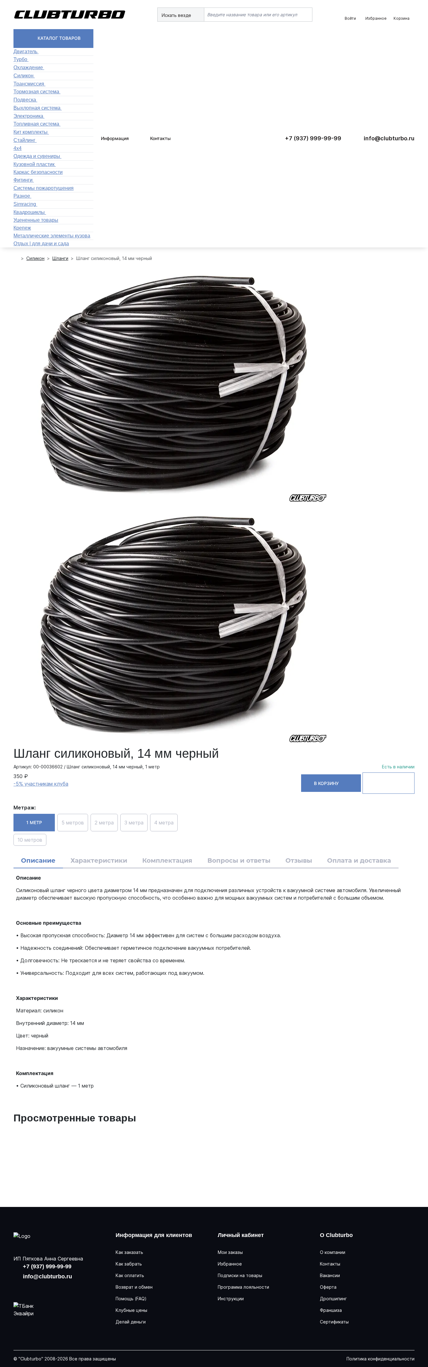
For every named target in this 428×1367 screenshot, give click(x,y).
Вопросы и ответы (238, 860)
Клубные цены (131, 1310)
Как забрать (129, 1263)
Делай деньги (131, 1321)
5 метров (72, 822)
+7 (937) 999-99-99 (313, 138)
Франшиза (331, 1310)
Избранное (230, 1263)
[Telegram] (60, 1288)
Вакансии (330, 1275)
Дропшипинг (333, 1298)
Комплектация (167, 860)
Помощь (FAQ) (131, 1298)
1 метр (34, 822)
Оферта (328, 1287)
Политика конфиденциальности (381, 1358)
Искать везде (177, 15)
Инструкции (231, 1298)
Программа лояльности (243, 1287)
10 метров (30, 840)
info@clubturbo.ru (389, 138)
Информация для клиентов (154, 1235)
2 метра (104, 822)
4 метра (164, 822)
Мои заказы (230, 1252)
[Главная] (15, 258)
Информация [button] (115, 138)
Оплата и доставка (359, 860)
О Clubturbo (336, 1235)
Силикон (35, 258)
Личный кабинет (241, 1235)
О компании (332, 1252)
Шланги (60, 258)
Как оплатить (130, 1275)
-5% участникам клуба (40, 784)
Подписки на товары (240, 1275)
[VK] (19, 1288)
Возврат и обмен (134, 1287)
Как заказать (129, 1252)
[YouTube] (40, 1288)
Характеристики (98, 860)
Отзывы (298, 860)
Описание (38, 860)
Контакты (160, 138)
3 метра (134, 822)
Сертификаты (334, 1321)
